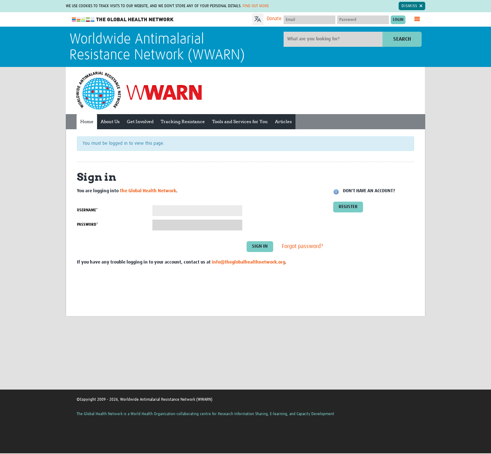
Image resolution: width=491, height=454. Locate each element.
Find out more (256, 6)
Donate (274, 18)
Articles (283, 121)
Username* (87, 210)
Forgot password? (302, 247)
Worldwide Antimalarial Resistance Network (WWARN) (157, 47)
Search (402, 39)
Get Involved (140, 121)
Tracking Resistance (183, 121)
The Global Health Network (123, 20)
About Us (110, 121)
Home (86, 121)
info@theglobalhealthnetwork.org (248, 262)
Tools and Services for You (240, 121)
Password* (87, 224)
